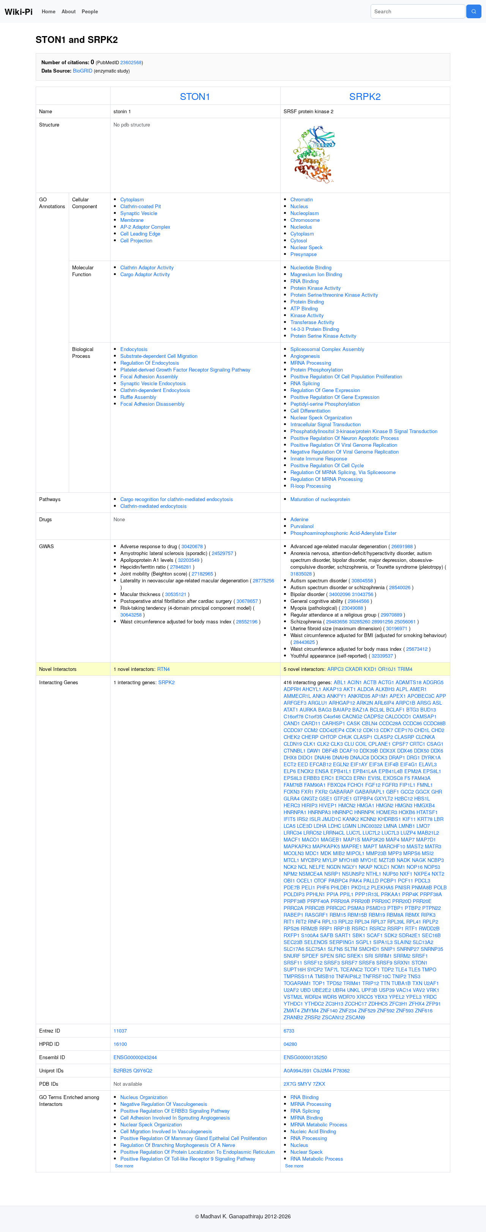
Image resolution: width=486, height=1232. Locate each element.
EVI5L (375, 777)
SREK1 (355, 955)
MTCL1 (291, 860)
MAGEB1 (331, 839)
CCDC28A (390, 723)
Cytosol (298, 240)
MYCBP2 (311, 860)
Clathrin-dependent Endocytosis (155, 390)
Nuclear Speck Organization (321, 417)
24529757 (222, 553)
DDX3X (388, 750)
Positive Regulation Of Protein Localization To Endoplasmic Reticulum (197, 1151)
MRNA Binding (306, 1117)
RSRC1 (360, 928)
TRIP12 (370, 983)
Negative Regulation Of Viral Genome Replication (344, 451)
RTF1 (411, 928)
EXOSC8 (393, 777)
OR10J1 (387, 668)
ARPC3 (335, 668)
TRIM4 (405, 668)
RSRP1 (395, 928)
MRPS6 (411, 853)
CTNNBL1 (295, 750)
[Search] (473, 11)
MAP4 (392, 839)
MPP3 (395, 853)
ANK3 (318, 695)
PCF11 (405, 880)
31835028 (301, 573)
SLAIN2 (402, 942)
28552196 (246, 621)
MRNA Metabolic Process (318, 1124)
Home (48, 11)
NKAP (365, 866)
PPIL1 (346, 894)
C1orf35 (313, 716)
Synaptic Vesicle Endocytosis (153, 383)
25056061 (405, 621)
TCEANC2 (351, 969)
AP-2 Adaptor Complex (145, 226)
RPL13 (329, 921)
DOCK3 (379, 757)
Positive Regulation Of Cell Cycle (327, 465)
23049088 (352, 607)
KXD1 (370, 668)
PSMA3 (355, 907)
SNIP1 (388, 948)
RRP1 (325, 928)
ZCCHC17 (356, 1003)
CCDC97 (293, 730)
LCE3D (304, 825)
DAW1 (313, 750)
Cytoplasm (132, 199)
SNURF (292, 955)
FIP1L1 (407, 784)
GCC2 (407, 791)
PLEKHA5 (382, 887)
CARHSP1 (333, 723)
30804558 (362, 580)
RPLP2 (430, 921)
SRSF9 (384, 962)
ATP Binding (304, 308)
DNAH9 (340, 757)
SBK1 (358, 935)
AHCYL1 (311, 689)
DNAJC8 (359, 757)
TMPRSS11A (298, 976)
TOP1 (318, 983)
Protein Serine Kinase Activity (323, 335)
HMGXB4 (424, 805)
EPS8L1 (432, 771)
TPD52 (334, 983)
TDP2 (387, 969)
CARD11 (310, 723)
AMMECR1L (297, 695)
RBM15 (338, 914)
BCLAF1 (395, 709)
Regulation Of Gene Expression (325, 390)
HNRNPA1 (295, 812)
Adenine (299, 519)
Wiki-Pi (19, 11)
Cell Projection (136, 240)
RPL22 (345, 921)
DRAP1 (397, 757)
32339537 (382, 655)
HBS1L (422, 798)
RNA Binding (304, 281)
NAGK (419, 860)
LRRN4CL (334, 832)
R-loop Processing (310, 485)
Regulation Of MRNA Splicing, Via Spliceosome (343, 472)
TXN (417, 983)
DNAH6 (322, 757)
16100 (120, 1043)
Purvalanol (302, 526)
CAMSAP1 (425, 716)
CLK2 (323, 743)
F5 (407, 777)
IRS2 (302, 818)
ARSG (424, 702)
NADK (403, 860)
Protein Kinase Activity (315, 287)
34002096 (339, 594)
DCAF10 (348, 750)
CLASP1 (362, 736)
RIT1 (289, 921)
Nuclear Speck (306, 247)
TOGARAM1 (297, 983)
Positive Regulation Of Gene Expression (334, 396)
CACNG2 (352, 716)
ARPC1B (405, 702)
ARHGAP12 (342, 702)
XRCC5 (365, 996)
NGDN (334, 866)
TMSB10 (324, 976)
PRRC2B (315, 907)
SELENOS (316, 942)
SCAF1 (375, 935)
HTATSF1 (427, 812)
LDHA (320, 825)
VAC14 (403, 989)
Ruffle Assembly (138, 396)
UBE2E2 (321, 989)
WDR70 (346, 996)
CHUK (345, 736)
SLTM (350, 948)
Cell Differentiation (310, 410)
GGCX (422, 791)
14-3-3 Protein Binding (314, 328)
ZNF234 (348, 1010)
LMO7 (423, 825)
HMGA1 (365, 805)
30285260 (359, 621)
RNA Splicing (305, 383)
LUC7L (353, 832)
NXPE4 (422, 873)
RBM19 (377, 914)
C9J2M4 (322, 1070)
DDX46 (404, 750)
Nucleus (299, 206)
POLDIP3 (294, 894)
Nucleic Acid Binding (313, 1131)
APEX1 (398, 695)
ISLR (314, 818)
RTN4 (163, 668)
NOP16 (415, 866)
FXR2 (321, 791)
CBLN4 (369, 723)
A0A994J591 (298, 1070)
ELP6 (290, 771)
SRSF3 (332, 962)
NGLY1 (349, 866)
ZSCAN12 (333, 1017)
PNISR (402, 887)
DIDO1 (305, 757)
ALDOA (365, 689)
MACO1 (310, 839)
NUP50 (390, 873)
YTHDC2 (314, 1003)
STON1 (195, 96)
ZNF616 (423, 1010)
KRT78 (424, 818)
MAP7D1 (426, 839)
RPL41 (413, 921)
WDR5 (330, 996)
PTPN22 (431, 907)
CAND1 (292, 723)
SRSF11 (293, 962)
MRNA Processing (310, 362)
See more (124, 1165)
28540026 (399, 587)
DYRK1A (431, 757)
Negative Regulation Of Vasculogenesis (163, 1103)
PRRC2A (293, 907)
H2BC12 (403, 798)
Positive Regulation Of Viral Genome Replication (343, 444)
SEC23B (293, 942)
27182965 (202, 573)
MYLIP (330, 860)
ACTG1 (386, 682)
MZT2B (387, 860)
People (90, 11)
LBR (438, 818)
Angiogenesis (305, 355)
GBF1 (392, 791)
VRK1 (432, 989)
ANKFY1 (336, 695)
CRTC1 (417, 743)
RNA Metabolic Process (316, 1158)
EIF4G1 (408, 764)
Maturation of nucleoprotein (320, 499)
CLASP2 (383, 736)
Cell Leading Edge (140, 233)
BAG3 (324, 709)
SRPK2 (365, 96)
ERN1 (359, 777)
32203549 (188, 559)
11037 (120, 1030)
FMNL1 (425, 784)
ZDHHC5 (378, 1003)
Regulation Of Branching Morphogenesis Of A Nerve (177, 1144)
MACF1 (292, 839)
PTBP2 (413, 907)
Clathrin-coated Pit (140, 206)
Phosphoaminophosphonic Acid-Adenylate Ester (343, 532)
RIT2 (301, 921)
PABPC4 (338, 880)
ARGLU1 (317, 702)
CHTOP (328, 736)
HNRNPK (364, 812)
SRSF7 (349, 962)
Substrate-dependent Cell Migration (158, 355)
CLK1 (309, 743)
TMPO (429, 969)
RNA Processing (308, 1138)
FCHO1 (355, 784)
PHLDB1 (340, 887)
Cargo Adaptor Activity (145, 274)
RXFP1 (292, 935)
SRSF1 (420, 955)
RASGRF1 (316, 914)
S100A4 (310, 935)
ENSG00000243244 (135, 1057)
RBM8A (395, 914)
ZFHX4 (416, 1003)
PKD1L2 (360, 887)
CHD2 (437, 730)
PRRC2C (336, 907)
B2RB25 (123, 1070)
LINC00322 (370, 825)
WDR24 (313, 996)
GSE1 (325, 798)
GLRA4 (292, 798)
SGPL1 (364, 942)
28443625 (304, 641)
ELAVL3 (428, 764)
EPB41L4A (365, 771)
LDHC (334, 825)
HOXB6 (407, 812)
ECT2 (290, 764)
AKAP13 (332, 689)
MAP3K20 (373, 839)
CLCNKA (425, 736)
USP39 (386, 989)
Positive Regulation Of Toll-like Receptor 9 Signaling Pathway (188, 1158)
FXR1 (307, 791)
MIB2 (339, 853)
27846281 (180, 566)
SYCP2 (315, 969)
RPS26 (291, 928)
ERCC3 (344, 777)
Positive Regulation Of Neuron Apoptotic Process (344, 437)
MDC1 (312, 853)
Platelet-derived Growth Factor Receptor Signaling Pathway (185, 369)
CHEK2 (292, 736)
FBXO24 (336, 784)
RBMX (412, 914)
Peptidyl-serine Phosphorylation (325, 403)
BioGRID (82, 70)
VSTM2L (293, 996)
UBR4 (339, 989)
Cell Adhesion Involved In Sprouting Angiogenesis (175, 1117)
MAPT (370, 846)
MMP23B (376, 853)
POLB (440, 887)
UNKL (353, 989)
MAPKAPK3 (297, 846)
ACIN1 (354, 682)
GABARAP (341, 791)
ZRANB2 (293, 1017)
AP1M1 (380, 695)
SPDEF (310, 955)
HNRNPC (342, 812)
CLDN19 (293, 743)
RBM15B (357, 914)
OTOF (320, 880)
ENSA (322, 771)
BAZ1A (360, 709)
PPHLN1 (315, 894)
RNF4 (314, 921)
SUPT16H (295, 969)
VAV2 (419, 989)
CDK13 (371, 730)
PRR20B (360, 901)
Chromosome (305, 219)
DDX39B (369, 750)
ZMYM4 (310, 1010)
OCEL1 (304, 880)
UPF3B (369, 989)
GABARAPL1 (370, 791)
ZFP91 (433, 1003)
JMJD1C (331, 818)
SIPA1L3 (383, 942)
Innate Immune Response (318, 458)
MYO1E (368, 860)
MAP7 (408, 839)
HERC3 (292, 805)
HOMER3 (386, 812)
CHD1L (422, 730)
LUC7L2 (371, 832)
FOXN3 (292, 791)
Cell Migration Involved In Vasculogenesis (166, 1131)
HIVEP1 (328, 805)
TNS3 (414, 976)
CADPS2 (373, 716)
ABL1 (340, 682)
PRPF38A (431, 894)
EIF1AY (359, 764)
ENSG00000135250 (305, 1057)
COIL (361, 743)
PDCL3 (422, 880)
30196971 (396, 628)
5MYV (304, 1083)
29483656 (336, 621)
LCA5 (289, 825)
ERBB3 (311, 777)
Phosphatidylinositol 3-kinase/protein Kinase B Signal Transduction (363, 431)
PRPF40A (318, 901)
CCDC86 (412, 723)
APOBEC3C (420, 695)
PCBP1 (388, 880)
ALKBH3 (385, 689)
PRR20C (381, 901)
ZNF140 (329, 1010)
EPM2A (412, 771)
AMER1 (418, 689)
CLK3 (337, 743)
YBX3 (380, 996)
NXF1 (406, 873)
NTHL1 (373, 873)
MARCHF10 (392, 846)
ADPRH (292, 689)
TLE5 (414, 969)
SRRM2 (401, 955)
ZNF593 (404, 1010)
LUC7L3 (390, 832)
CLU (349, 743)
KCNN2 (368, 818)
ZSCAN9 (355, 1017)
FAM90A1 (315, 784)
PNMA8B (422, 887)
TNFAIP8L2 (348, 976)
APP (441, 695)
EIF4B (392, 764)
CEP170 (403, 730)
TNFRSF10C (377, 976)
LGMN (349, 825)
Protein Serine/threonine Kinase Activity (334, 294)
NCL (303, 866)
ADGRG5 (433, 682)
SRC (340, 955)
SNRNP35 (432, 948)
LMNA (390, 825)
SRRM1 (383, 955)
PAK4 (355, 880)
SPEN (327, 955)
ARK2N (365, 702)
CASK (353, 723)
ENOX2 (305, 771)
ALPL (402, 689)
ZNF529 (367, 1010)
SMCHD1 (369, 948)
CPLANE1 (379, 743)
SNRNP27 (408, 948)
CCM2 (311, 730)
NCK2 (290, 866)
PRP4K (410, 894)
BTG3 (412, 709)
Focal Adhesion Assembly (149, 376)
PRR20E (422, 901)
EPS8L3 (293, 777)
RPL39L (396, 921)
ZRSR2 (312, 1017)
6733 (289, 1030)
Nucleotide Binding (310, 267)
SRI (369, 955)
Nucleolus (301, 226)
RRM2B (309, 928)
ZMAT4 (292, 1010)
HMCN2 (346, 805)
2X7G (290, 1083)
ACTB (370, 682)
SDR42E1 (409, 935)
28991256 (382, 621)
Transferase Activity (312, 322)
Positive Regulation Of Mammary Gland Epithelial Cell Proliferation (193, 1138)
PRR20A (340, 901)
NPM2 (290, 873)
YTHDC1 (293, 1003)
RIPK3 (428, 914)
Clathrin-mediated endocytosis (153, 505)
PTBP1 (395, 907)
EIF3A (376, 764)
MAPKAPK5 (326, 846)
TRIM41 (352, 983)
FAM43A (421, 777)
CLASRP (404, 736)
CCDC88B (434, 723)
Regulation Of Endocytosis (149, 362)
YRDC (430, 996)
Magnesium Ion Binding (316, 274)
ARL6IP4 (384, 702)
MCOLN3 (294, 853)
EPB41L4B (391, 771)
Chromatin (301, 199)
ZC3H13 (334, 1003)
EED (303, 764)
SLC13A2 (423, 942)
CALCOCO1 (398, 716)
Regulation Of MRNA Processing (326, 478)
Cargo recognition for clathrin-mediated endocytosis (176, 499)
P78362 (341, 1070)
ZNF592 (385, 1010)
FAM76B (293, 784)
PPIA (332, 894)
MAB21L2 (428, 832)
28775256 (263, 580)
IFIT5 (289, 818)
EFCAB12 (320, 764)
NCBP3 (436, 860)
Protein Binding (307, 301)
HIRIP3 (309, 805)
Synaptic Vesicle (138, 213)
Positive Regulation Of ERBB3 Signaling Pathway (175, 1110)
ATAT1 (291, 709)
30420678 (192, 546)
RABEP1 (293, 914)
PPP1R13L (367, 894)
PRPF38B (295, 901)
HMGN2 (384, 805)
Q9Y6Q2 (142, 1070)
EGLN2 (341, 764)
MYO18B (349, 860)
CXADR (353, 668)
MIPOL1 (355, 853)
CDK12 (353, 730)
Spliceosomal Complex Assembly (327, 349)
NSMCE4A (311, 873)
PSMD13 (376, 907)
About (69, 11)
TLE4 (401, 969)
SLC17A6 (294, 948)
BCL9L (377, 709)
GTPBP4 (363, 798)
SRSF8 (367, 962)
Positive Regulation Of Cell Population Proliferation (346, 376)
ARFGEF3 (295, 702)
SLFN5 (335, 948)
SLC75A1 (316, 948)
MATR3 (433, 846)
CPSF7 (400, 743)
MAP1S (351, 839)
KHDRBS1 (389, 818)
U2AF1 (431, 983)
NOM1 (398, 866)
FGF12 (372, 784)
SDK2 (390, 935)
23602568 (131, 62)
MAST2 (415, 846)
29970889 (391, 614)
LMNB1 (407, 825)
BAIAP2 (342, 709)
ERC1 (327, 777)
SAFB (326, 935)
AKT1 (349, 689)
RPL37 (378, 921)
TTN (385, 983)
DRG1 (413, 757)
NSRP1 (332, 873)
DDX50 (421, 750)
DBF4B (330, 750)
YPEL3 (413, 996)
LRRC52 (312, 832)
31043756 (362, 594)
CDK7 (386, 730)
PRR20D (401, 901)
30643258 (131, 614)
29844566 (358, 600)
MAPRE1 (351, 846)
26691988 (402, 546)
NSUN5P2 (353, 873)
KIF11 (409, 818)
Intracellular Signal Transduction (325, 424)
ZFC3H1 (398, 1003)
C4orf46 (332, 716)
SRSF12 (313, 962)
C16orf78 (293, 716)
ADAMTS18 (408, 682)
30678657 (247, 600)
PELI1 (308, 887)
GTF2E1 (343, 798)
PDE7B (292, 887)
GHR (436, 791)
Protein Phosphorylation (316, 369)
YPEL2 (396, 996)
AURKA (308, 709)
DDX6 (437, 750)
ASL (437, 702)
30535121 (175, 594)
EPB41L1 (340, 771)
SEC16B (431, 935)
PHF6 (323, 887)
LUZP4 (408, 832)
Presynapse (303, 254)
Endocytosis (134, 349)
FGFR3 (390, 784)
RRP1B (342, 928)
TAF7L (331, 969)
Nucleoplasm (304, 213)
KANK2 (350, 818)
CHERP (310, 736)
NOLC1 (382, 866)
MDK (325, 853)
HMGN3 (403, 805)
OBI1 (289, 880)
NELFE (317, 866)
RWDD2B (429, 928)
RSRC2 (377, 928)
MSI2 (428, 853)
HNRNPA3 (319, 812)
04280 (290, 1043)
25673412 (417, 648)
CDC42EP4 (331, 730)
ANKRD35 (359, 695)
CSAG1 (435, 743)
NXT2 (438, 873)
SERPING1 (341, 942)
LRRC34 (293, 832)
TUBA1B (401, 983)
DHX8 (290, 757)
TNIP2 (399, 976)
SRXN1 (402, 962)
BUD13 (428, 709)
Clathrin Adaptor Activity (147, 267)
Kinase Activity (307, 315)
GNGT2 (309, 798)
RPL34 (362, 921)
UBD (305, 989)
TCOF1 (372, 969)
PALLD (371, 880)
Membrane (132, 219)
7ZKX (319, 1083)
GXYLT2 (383, 798)
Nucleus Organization (143, 1097)
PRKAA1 (391, 894)
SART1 (343, 935)
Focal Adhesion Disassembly (152, 403)
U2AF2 (291, 989)
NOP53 (432, 866)
